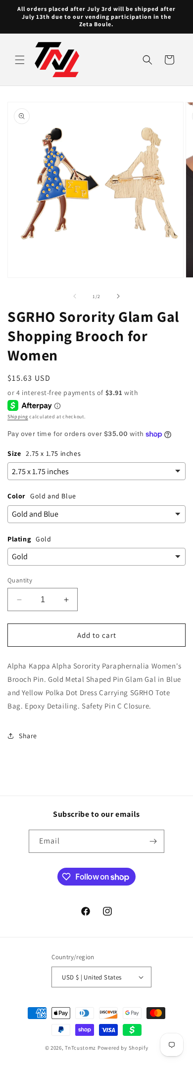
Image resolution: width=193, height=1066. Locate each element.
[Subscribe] (153, 841)
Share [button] (28, 735)
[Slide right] (118, 296)
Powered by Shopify (122, 1047)
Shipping (17, 416)
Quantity (19, 580)
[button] (20, 60)
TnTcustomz (80, 1047)
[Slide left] (75, 296)
